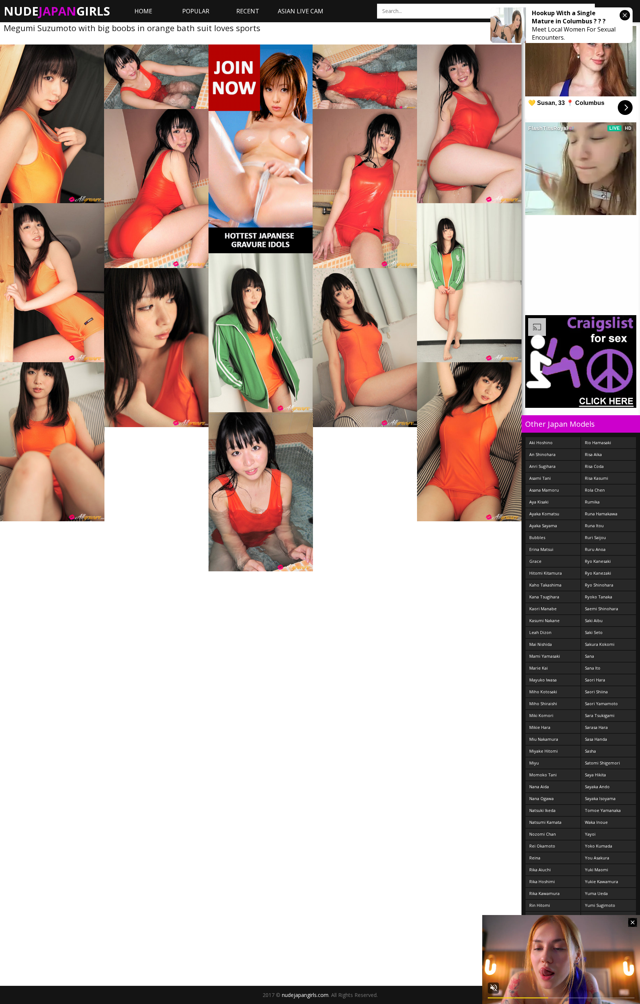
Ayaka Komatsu (544, 513)
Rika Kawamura (544, 893)
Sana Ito (592, 668)
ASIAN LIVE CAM (300, 11)
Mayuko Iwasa (543, 680)
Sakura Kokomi (599, 644)
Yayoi (590, 834)
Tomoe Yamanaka (603, 810)
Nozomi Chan (542, 834)
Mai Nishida (540, 644)
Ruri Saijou (595, 537)
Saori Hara (595, 680)
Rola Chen (595, 490)
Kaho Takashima (545, 585)
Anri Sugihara (542, 466)
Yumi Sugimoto (600, 905)
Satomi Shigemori (602, 763)
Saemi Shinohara (601, 608)
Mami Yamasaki (544, 656)
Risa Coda (594, 466)
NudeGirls (57, 11)
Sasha (590, 751)
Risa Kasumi (596, 478)
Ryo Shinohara (599, 585)
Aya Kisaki (539, 502)
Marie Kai (538, 668)
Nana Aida (539, 786)
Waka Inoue (596, 822)
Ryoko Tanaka (598, 597)
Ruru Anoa (595, 549)
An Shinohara (542, 454)
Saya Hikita (595, 774)
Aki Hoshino (541, 442)
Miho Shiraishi (543, 703)
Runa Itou (594, 525)
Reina (534, 858)
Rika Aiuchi (540, 869)
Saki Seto (594, 632)
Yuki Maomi (596, 869)
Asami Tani (540, 478)
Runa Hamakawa (601, 513)
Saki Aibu (594, 620)
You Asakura (597, 858)
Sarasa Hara (596, 727)
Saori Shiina (596, 691)
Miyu (534, 763)
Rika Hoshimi (542, 881)
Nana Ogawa (541, 798)
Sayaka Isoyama (600, 798)
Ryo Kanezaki (598, 573)
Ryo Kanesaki (598, 561)
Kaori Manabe (543, 608)
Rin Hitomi (539, 905)
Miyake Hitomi (543, 751)
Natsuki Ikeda (542, 810)
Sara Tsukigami (599, 715)
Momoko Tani (543, 774)
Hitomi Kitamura (545, 573)
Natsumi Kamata (545, 822)
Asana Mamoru (544, 490)
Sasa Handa (596, 739)
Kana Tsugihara (544, 597)
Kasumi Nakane (544, 620)
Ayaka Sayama (543, 525)
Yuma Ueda (596, 893)
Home (143, 11)
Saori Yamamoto (601, 703)
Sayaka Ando (597, 786)
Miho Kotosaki (543, 691)
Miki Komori (541, 715)
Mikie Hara (539, 727)
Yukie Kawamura (601, 881)
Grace (535, 561)
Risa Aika (593, 454)
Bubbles (537, 537)
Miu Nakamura (543, 739)
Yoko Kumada (598, 846)
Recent (247, 11)
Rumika (592, 502)
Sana (589, 656)
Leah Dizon (540, 632)
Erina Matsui (541, 549)
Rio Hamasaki (598, 442)
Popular (195, 11)
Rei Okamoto (542, 846)
